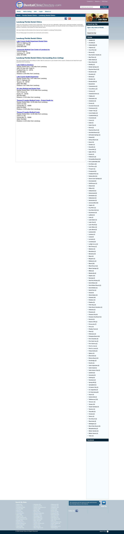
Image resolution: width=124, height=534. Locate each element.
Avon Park (92, 50)
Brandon (92, 74)
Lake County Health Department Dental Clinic (32, 41)
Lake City (92, 222)
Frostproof (92, 171)
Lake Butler (93, 220)
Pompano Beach (94, 336)
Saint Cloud (93, 368)
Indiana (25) (19, 511)
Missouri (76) (19, 516)
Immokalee (93, 195)
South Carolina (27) (39, 523)
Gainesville (93, 176)
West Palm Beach (94, 426)
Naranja (92, 278)
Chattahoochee (94, 93)
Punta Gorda (93, 351)
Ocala (91, 292)
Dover (91, 142)
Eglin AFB (92, 152)
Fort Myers (92, 164)
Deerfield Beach (94, 132)
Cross (91, 120)
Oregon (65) (37, 522)
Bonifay (92, 64)
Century (92, 91)
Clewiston (92, 101)
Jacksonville (93, 203)
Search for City (91, 33)
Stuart (91, 394)
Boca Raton (93, 62)
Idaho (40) (36, 510)
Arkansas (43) (55, 504)
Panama (92, 312)
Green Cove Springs (95, 178)
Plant (91, 331)
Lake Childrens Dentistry (25, 65)
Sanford (92, 372)
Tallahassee (93, 399)
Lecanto (92, 239)
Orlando (92, 297)
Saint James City (94, 370)
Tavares (92, 409)
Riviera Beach (93, 358)
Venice (91, 416)
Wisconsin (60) (20, 527)
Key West (92, 207)
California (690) (38, 506)
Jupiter (91, 205)
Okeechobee (93, 295)
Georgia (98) (37, 509)
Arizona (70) (19, 506)
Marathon (92, 251)
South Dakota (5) (55, 523)
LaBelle (92, 215)
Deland (91, 137)
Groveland (92, 181)
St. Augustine (93, 389)
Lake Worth (93, 229)
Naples (92, 275)
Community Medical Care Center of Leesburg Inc (33, 49)
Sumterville (93, 397)
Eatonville (92, 149)
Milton (91, 271)
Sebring (92, 377)
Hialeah (92, 186)
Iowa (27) (18, 510)
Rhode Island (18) (21, 523)
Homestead (93, 193)
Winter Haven (93, 433)
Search (105, 7)
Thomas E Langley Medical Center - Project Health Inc (35, 100)
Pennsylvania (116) (56, 522)
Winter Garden (93, 431)
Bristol (91, 76)
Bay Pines (92, 57)
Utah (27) (53, 525)
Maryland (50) (55, 513)
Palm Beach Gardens (95, 307)
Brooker (92, 79)
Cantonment (93, 86)
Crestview (92, 118)
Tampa (92, 404)
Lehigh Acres (93, 244)
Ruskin (91, 363)
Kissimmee (93, 212)
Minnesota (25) (55, 514)
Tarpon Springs (94, 406)
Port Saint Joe (93, 341)
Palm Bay (92, 304)
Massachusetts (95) (39, 513)
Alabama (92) (37, 504)
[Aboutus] (48, 11)
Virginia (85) (19, 526)
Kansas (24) (37, 511)
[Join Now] (97, 17)
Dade (91, 122)
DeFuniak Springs (94, 135)
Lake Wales (93, 227)
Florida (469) (19, 509)
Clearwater (93, 98)
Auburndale (93, 45)
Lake (91, 217)
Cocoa (91, 103)
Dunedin (92, 147)
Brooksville (93, 81)
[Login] (41, 11)
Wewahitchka (93, 428)
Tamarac (92, 402)
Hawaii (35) (54, 509)
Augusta (92, 47)
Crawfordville (93, 115)
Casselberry (93, 89)
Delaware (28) (55, 507)
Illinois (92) (54, 510)
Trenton (92, 414)
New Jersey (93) (38, 519)
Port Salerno (93, 343)
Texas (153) (37, 525)
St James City (93, 387)
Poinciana (92, 334)
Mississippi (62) (38, 516)
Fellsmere (92, 156)
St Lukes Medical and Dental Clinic (28, 88)
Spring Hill (92, 382)
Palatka (92, 302)
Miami (91, 263)
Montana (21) (54, 516)
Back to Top (103, 531)
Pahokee (92, 300)
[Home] (19, 11)
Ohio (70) (53, 520)
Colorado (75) (55, 506)
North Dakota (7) (38, 517)
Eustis (91, 154)
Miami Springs (93, 268)
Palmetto (92, 309)
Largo (91, 237)
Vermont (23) (37, 526)
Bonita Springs (94, 67)
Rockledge (92, 360)
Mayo (91, 256)
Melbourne (92, 261)
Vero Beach (93, 419)
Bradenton (92, 72)
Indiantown (92, 198)
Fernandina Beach (95, 159)
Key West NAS (94, 210)
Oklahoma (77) (20, 522)
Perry (91, 326)
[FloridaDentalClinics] (29, 15)
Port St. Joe (93, 346)
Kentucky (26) (54, 511)
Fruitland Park (93, 173)
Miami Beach (93, 266)
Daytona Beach (94, 130)
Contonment (93, 108)
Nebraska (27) (55, 517)
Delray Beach (93, 139)
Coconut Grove (94, 105)
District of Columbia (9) (40, 507)
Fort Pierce (93, 166)
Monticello (92, 273)
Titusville (92, 411)
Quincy (91, 353)
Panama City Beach (95, 317)
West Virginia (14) (38, 527)
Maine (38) (19, 514)
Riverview (92, 355)
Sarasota (92, 375)
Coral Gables (93, 113)
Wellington (92, 423)
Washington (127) (56, 526)
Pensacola (92, 324)
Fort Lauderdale (94, 161)
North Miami (93, 283)
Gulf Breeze (93, 183)
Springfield (92, 385)
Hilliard (91, 188)
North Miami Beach (95, 285)
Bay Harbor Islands (95, 55)
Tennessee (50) (20, 525)
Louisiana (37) (20, 513)
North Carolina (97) (21, 517)
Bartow (91, 52)
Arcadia (92, 42)
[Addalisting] (27, 11)
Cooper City (93, 110)
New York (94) (37, 520)
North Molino (93, 288)
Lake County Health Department (27, 76)
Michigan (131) (38, 514)
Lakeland (92, 232)
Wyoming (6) (54, 527)
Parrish (92, 319)
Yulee (91, 436)
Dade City (92, 125)
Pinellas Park (93, 329)
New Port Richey (94, 280)
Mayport (92, 258)
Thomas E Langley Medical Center (28, 112)
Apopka (92, 40)
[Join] (35, 11)
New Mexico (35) (55, 519)
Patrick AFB (93, 321)
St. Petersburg (93, 392)
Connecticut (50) (20, 507)
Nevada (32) (19, 520)
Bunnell (92, 84)
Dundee (92, 144)
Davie (91, 127)
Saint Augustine (94, 365)
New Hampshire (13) (21, 519)
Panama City (93, 314)
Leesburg (92, 241)
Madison (92, 249)
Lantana (92, 234)
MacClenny (93, 246)
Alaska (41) (19, 504)
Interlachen (93, 200)
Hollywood (92, 190)
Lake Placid (93, 224)
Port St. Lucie (93, 348)
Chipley (92, 96)
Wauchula (92, 421)
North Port (92, 290)
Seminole (92, 380)
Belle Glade (93, 59)
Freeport (92, 169)
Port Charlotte (93, 338)
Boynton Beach (94, 69)
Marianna (92, 254)
